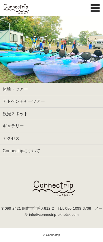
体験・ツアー (15, 89)
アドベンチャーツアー (24, 101)
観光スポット (15, 113)
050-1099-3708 (78, 208)
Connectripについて (21, 151)
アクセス (11, 138)
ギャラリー (13, 126)
